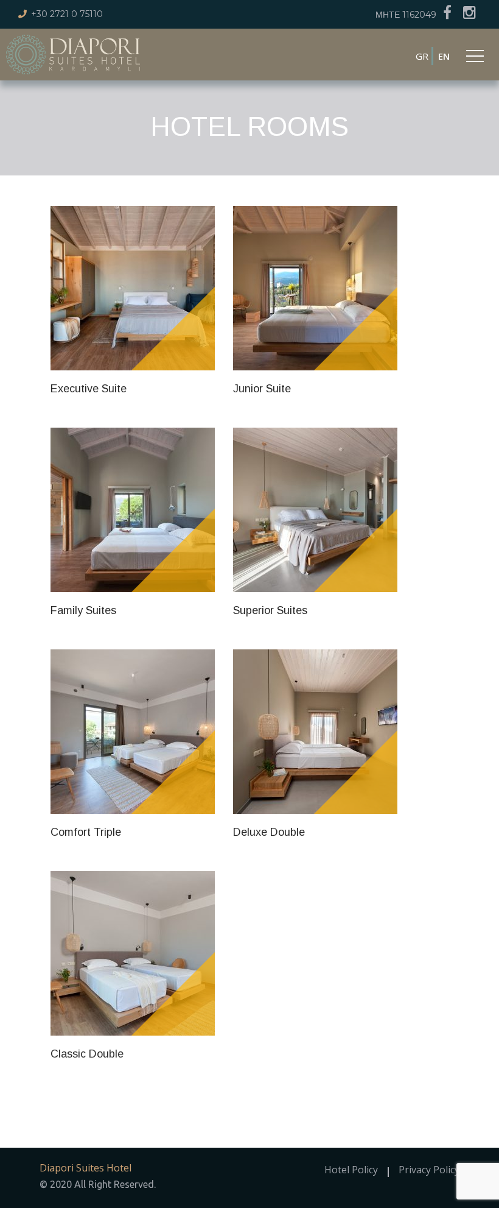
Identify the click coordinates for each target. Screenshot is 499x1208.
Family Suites (83, 610)
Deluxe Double (269, 832)
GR (422, 56)
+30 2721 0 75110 (67, 14)
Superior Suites (270, 610)
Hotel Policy (351, 1169)
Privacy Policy (429, 1169)
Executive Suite (89, 389)
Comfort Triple (86, 832)
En (444, 56)
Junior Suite (262, 389)
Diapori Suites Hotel (85, 1167)
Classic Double (87, 1054)
